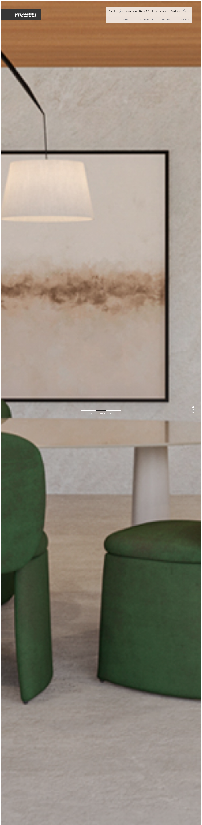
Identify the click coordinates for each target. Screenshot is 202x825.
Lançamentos (130, 11)
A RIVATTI (125, 19)
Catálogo (175, 11)
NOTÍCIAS (166, 19)
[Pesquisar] (184, 10)
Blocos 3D (144, 11)
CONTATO (183, 19)
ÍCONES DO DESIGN (145, 19)
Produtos (113, 11)
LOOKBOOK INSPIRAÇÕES (101, 413)
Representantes (159, 11)
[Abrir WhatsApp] (195, 818)
